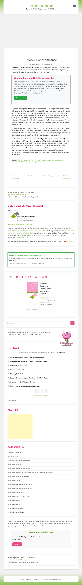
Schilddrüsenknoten (14, 500)
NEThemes (57, 579)
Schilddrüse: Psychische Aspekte (18, 476)
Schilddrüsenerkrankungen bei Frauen (20, 484)
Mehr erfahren (20, 98)
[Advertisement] (41, 29)
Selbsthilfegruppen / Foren (19, 366)
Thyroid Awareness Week (26, 160)
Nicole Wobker (36, 64)
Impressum (11, 224)
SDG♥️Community (67, 241)
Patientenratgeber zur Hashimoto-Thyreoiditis (29, 231)
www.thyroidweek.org (53, 152)
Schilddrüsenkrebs (14, 504)
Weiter (17, 544)
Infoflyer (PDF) (23, 237)
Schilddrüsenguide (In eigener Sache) (20, 496)
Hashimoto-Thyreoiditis (15, 452)
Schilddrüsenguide (41, 5)
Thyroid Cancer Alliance (43, 160)
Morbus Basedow (13, 456)
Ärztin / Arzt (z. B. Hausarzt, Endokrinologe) (25, 386)
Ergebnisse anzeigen (41, 395)
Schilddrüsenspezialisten (16, 512)
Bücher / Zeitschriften (17, 374)
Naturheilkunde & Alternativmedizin (19, 460)
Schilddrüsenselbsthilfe (15, 508)
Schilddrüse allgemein (15, 464)
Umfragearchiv (12, 400)
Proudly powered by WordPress (30, 579)
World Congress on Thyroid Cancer (32, 162)
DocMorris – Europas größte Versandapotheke (25, 255)
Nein (19, 539)
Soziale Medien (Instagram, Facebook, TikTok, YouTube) (29, 378)
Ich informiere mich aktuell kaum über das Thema (27, 357)
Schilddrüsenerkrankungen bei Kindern (20, 488)
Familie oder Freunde (17, 370)
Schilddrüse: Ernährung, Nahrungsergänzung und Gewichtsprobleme (30, 472)
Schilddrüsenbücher (14, 480)
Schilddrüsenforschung (15, 492)
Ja (15, 539)
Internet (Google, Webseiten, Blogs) (22, 382)
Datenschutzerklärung (24, 224)
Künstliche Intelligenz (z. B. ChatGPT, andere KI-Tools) (29, 361)
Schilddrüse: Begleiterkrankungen (19, 468)
